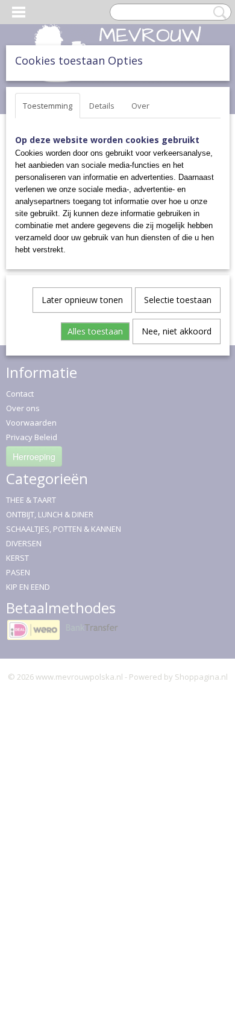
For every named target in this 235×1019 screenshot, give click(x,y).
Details (101, 105)
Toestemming (47, 105)
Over (140, 105)
